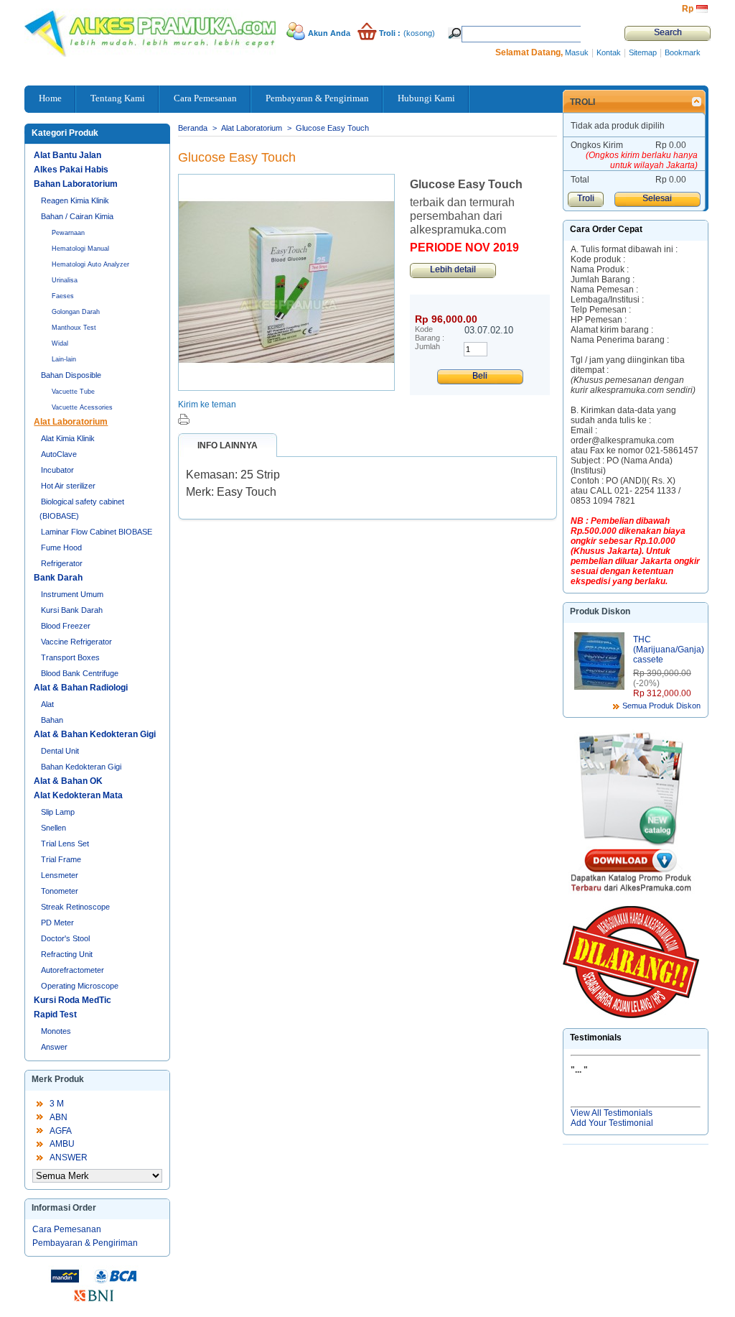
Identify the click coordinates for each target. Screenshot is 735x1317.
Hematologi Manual (80, 248)
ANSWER (69, 1157)
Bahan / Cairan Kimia (77, 216)
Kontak (608, 52)
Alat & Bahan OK (68, 781)
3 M (57, 1104)
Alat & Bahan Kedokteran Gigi (95, 734)
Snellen (53, 827)
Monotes (56, 1031)
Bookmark (683, 52)
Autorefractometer (72, 970)
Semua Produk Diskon (661, 705)
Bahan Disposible (71, 375)
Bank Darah (58, 578)
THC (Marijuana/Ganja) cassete (668, 649)
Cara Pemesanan (66, 1229)
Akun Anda (329, 33)
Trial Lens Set (65, 843)
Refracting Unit (67, 954)
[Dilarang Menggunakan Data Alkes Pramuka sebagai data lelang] (631, 962)
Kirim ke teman (207, 404)
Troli (582, 102)
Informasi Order (64, 1208)
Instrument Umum (72, 594)
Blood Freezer (65, 625)
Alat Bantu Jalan (67, 155)
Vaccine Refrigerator (76, 641)
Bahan (52, 720)
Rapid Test (55, 1014)
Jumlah (427, 346)
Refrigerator (62, 563)
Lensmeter (59, 875)
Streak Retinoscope (75, 906)
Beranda (192, 128)
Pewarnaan (68, 232)
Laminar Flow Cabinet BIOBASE (96, 531)
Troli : (390, 33)
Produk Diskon (600, 611)
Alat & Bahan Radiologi (81, 688)
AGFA (61, 1131)
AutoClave (59, 454)
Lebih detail (453, 269)
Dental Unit (60, 751)
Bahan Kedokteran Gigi (81, 766)
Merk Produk (58, 1079)
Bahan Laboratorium (76, 184)
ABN (58, 1117)
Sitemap (643, 52)
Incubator (57, 470)
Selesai (657, 198)
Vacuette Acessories (82, 407)
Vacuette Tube (73, 391)
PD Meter (57, 922)
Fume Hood (61, 547)
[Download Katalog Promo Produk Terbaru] (631, 816)
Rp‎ (687, 9)
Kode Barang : (429, 333)
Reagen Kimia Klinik (75, 200)
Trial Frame (61, 859)
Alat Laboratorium (71, 422)
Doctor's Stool (65, 938)
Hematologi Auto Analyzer (90, 264)
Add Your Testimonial (612, 1123)
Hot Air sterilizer (68, 485)
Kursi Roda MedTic (72, 1000)
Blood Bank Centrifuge (79, 673)
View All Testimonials (611, 1113)
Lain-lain (64, 359)
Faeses (63, 296)
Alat (47, 704)
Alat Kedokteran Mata (78, 795)
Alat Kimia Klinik (68, 438)
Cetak (183, 419)
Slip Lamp (58, 812)
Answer (54, 1047)
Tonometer (59, 891)
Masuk (577, 52)
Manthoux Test (74, 327)
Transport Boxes (70, 657)
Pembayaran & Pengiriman (85, 1243)
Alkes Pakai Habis (71, 170)
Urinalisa (65, 280)
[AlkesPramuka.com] (80, 28)
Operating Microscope (79, 985)
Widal (60, 343)
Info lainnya (227, 445)
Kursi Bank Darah (72, 610)
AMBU (62, 1144)
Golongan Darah (76, 311)
